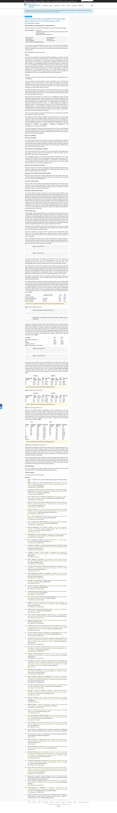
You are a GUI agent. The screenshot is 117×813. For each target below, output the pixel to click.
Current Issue (57, 5)
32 (66, 121)
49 (51, 194)
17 (25, 110)
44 (62, 124)
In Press (68, 5)
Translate (89, 1)
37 (40, 122)
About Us (34, 802)
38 (28, 124)
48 (36, 126)
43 (54, 124)
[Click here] (58, 806)
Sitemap (63, 802)
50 (37, 277)
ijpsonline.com (58, 804)
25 (32, 110)
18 (31, 110)
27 (32, 114)
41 (29, 124)
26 (48, 112)
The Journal (45, 5)
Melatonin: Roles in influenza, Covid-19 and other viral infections (52, 620)
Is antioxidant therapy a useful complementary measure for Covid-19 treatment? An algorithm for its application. (47, 484)
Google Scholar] (35, 658)
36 (33, 126)
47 (63, 124)
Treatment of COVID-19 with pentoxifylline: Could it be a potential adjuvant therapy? (48, 546)
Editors (50, 5)
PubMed (41, 487)
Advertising (35, 1)
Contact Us (48, 1)
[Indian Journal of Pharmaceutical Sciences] (32, 5)
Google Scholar (35, 487)
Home (29, 802)
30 (50, 270)
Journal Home (28, 1)
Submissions (80, 5)
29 (42, 268)
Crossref (30, 487)
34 (38, 122)
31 (40, 121)
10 (67, 108)
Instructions (74, 5)
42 (53, 124)
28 (39, 121)
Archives (63, 5)
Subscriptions (42, 1)
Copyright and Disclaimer (84, 802)
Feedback (75, 802)
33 (67, 121)
